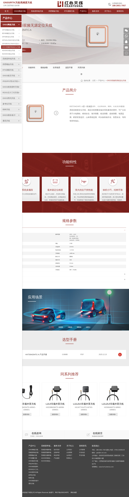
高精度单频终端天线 (47, 449)
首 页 (7, 11)
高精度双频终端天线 (47, 452)
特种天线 (31, 478)
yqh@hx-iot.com (101, 452)
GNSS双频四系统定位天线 (11, 47)
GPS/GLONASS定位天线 (10, 40)
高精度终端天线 (37, 11)
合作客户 (69, 455)
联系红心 (69, 458)
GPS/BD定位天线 (8, 37)
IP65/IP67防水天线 (34, 464)
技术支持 (56, 449)
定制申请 (56, 452)
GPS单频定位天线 (8, 30)
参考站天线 (32, 475)
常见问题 (82, 455)
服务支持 (95, 11)
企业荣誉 (69, 452)
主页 (94, 80)
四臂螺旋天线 (53, 11)
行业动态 (82, 452)
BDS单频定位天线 (8, 33)
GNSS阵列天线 (33, 472)
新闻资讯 (120, 11)
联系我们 (95, 446)
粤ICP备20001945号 (62, 492)
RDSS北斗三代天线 (34, 469)
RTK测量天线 (69, 11)
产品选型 (56, 458)
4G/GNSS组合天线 (8, 50)
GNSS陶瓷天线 (20, 11)
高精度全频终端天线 (47, 455)
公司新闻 (82, 449)
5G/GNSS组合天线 (8, 54)
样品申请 (56, 455)
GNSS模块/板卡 (33, 480)
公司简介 (69, 449)
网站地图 (74, 492)
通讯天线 (31, 483)
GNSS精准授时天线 (11, 87)
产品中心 (83, 11)
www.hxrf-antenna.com (106, 467)
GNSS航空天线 (33, 461)
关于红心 (107, 11)
